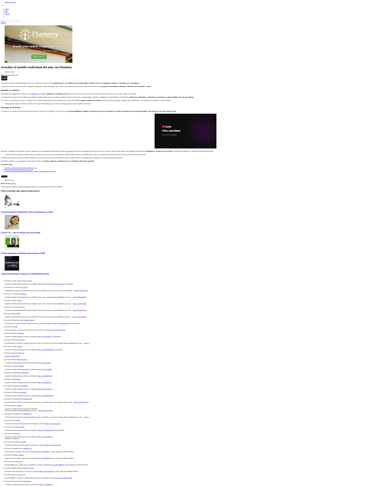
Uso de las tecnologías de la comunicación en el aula (21, 168)
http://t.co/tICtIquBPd (79, 297)
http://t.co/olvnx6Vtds (79, 317)
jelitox (18, 313)
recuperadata (25, 373)
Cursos (7, 9)
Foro (6, 12)
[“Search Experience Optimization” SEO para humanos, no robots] (12, 208)
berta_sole (22, 475)
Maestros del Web (10, 2)
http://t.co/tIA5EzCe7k (81, 290)
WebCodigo (23, 359)
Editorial (3, 23)
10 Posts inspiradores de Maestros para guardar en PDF (23, 253)
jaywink (20, 461)
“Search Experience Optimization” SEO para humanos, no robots (27, 212)
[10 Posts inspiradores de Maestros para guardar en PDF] (12, 249)
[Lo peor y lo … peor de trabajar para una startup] (12, 229)
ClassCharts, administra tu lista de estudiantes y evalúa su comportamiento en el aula (30, 171)
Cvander (7, 14)
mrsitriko (21, 366)
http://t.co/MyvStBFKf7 (43, 452)
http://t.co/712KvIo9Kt (45, 369)
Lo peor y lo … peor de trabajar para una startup (20, 232)
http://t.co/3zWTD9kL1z (45, 437)
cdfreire (19, 300)
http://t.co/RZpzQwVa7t (81, 402)
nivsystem (22, 307)
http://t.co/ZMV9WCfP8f (45, 350)
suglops (19, 346)
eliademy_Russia (28, 468)
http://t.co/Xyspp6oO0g (45, 389)
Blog (6, 10)
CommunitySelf (27, 399)
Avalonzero (23, 294)
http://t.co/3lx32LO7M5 (58, 330)
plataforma (35, 94)
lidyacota (21, 353)
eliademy (21, 455)
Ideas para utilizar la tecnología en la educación (19, 169)
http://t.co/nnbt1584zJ (44, 363)
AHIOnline (23, 392)
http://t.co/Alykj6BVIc (45, 336)
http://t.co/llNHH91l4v (45, 382)
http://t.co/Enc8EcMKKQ (46, 395)
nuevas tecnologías (67, 151)
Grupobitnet (24, 386)
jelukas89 (21, 427)
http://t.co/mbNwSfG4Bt (53, 445)
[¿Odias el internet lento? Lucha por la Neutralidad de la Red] (12, 270)
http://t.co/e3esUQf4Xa (45, 410)
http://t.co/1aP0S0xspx (46, 484)
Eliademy (103, 97)
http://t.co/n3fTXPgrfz (79, 304)
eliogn (18, 379)
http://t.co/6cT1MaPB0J (43, 458)
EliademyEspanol (29, 320)
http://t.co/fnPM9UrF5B (45, 376)
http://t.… (87, 343)
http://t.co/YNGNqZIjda (12, 356)
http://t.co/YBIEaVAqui (45, 430)
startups (86, 151)
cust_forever (24, 287)
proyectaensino (26, 481)
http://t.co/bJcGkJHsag (57, 284)
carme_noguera (27, 281)
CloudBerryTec (27, 414)
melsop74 (22, 340)
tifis (16, 327)
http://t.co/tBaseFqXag (80, 310)
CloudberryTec (15, 94)
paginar (19, 405)
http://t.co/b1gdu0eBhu (47, 471)
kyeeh (18, 433)
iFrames (89, 97)
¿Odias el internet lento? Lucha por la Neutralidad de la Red (25, 274)
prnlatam (21, 333)
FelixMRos (23, 442)
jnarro (18, 420)
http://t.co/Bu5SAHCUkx (62, 323)
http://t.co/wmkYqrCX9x (53, 424)
